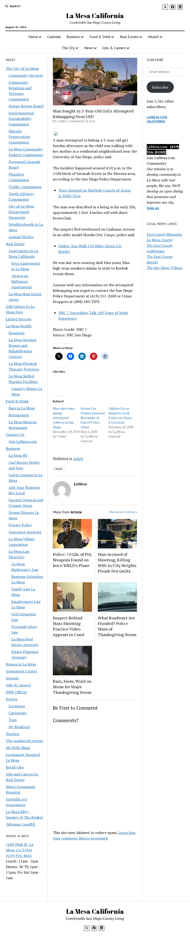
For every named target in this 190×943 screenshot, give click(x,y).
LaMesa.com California (157, 119)
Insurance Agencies (25, 531)
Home (33, 36)
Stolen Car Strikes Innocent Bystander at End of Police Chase (93, 417)
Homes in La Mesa (21, 664)
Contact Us (15, 434)
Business (73, 36)
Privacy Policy (20, 525)
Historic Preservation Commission (19, 137)
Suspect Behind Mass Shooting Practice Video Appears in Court (69, 626)
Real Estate (129, 36)
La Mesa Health (19, 325)
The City (68, 47)
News (88, 47)
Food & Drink (99, 36)
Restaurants (19, 415)
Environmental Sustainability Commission (21, 118)
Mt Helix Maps (18, 747)
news (59, 468)
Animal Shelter (21, 236)
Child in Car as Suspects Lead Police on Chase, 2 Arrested (120, 415)
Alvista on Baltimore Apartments (21, 281)
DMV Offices (16, 692)
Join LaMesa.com (23, 441)
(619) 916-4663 (19, 855)
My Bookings (19, 726)
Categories (17, 712)
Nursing (12, 733)
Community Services (26, 75)
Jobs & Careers (114, 47)
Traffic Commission (25, 186)
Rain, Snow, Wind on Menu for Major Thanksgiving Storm (72, 686)
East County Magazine (164, 234)
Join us (153, 207)
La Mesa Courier (160, 239)
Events (11, 699)
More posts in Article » (123, 512)
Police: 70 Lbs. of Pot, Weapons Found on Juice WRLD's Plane (72, 559)
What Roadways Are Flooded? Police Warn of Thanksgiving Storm (117, 626)
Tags (13, 719)
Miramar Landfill (20, 824)
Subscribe (160, 87)
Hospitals (17, 332)
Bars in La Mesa (22, 408)
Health (153, 36)
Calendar (54, 36)
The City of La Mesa (22, 68)
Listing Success (18, 319)
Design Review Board (26, 106)
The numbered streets (24, 740)
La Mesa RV (18, 455)
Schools (12, 678)
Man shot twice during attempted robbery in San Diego (64, 417)
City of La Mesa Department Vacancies (21, 212)
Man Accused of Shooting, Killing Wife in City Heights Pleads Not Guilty (117, 562)
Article (78, 458)
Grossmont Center (21, 671)
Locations (17, 705)
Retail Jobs (15, 767)
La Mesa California (95, 15)
